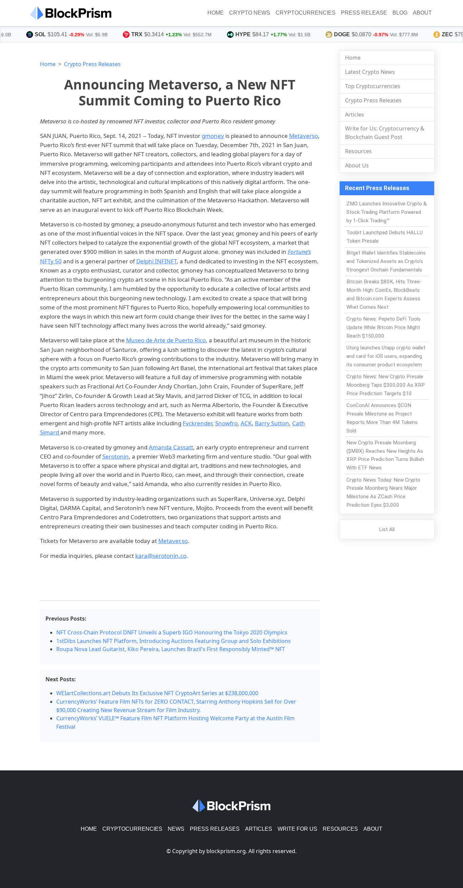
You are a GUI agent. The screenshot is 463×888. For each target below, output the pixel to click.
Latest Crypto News (370, 72)
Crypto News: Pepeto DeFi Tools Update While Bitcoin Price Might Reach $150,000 (383, 327)
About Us (357, 165)
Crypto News (249, 13)
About (422, 13)
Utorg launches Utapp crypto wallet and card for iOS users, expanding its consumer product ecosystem (385, 356)
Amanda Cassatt (171, 447)
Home (215, 13)
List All (387, 529)
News (176, 829)
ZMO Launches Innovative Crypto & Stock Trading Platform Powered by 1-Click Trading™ (386, 212)
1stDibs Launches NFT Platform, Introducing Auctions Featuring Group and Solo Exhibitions (173, 641)
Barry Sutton (272, 423)
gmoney (213, 136)
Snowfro (226, 423)
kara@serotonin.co (160, 556)
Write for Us (297, 829)
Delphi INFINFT (156, 261)
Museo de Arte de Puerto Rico (166, 340)
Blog (399, 13)
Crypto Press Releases (92, 64)
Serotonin (115, 456)
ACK (246, 423)
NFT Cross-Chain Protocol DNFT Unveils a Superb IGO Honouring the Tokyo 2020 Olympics (171, 632)
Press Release (364, 13)
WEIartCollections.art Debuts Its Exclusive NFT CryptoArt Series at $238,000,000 (157, 693)
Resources (358, 151)
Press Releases (215, 829)
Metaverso (303, 136)
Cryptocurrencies (306, 13)
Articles (354, 114)
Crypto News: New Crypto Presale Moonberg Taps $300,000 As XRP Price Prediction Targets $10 (385, 385)
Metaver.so (173, 541)
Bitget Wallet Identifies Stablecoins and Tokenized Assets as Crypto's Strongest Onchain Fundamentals (386, 261)
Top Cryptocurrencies (372, 86)
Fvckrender (197, 423)
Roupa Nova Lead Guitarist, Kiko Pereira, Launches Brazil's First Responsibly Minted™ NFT (170, 649)
